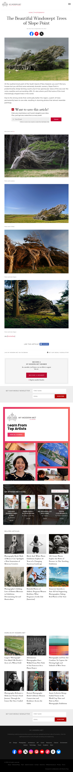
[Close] (65, 364)
